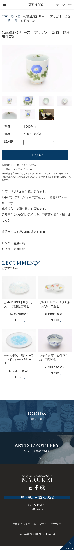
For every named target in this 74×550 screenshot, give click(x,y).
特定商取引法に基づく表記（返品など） (21, 165)
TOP (5, 16)
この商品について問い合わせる (17, 169)
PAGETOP (69, 548)
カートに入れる (35, 155)
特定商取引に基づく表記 (24, 524)
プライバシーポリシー (50, 524)
